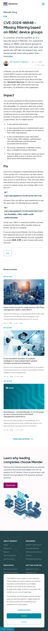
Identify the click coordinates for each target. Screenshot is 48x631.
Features (7, 548)
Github (28, 555)
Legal (26, 592)
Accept (24, 616)
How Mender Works (33, 559)
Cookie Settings (7, 629)
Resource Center (10, 569)
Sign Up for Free (32, 569)
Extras (6, 552)
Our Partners (9, 559)
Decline (24, 622)
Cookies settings (24, 610)
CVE (5, 16)
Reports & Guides (11, 573)
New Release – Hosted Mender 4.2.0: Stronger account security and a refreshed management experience (24, 414)
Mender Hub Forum (33, 545)
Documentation (32, 548)
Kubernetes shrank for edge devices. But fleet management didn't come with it (24, 308)
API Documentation (34, 552)
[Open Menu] (43, 4)
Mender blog (10, 12)
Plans (6, 545)
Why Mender (10, 485)
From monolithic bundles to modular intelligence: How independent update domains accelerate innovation (20, 360)
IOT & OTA (8, 277)
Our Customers (10, 555)
